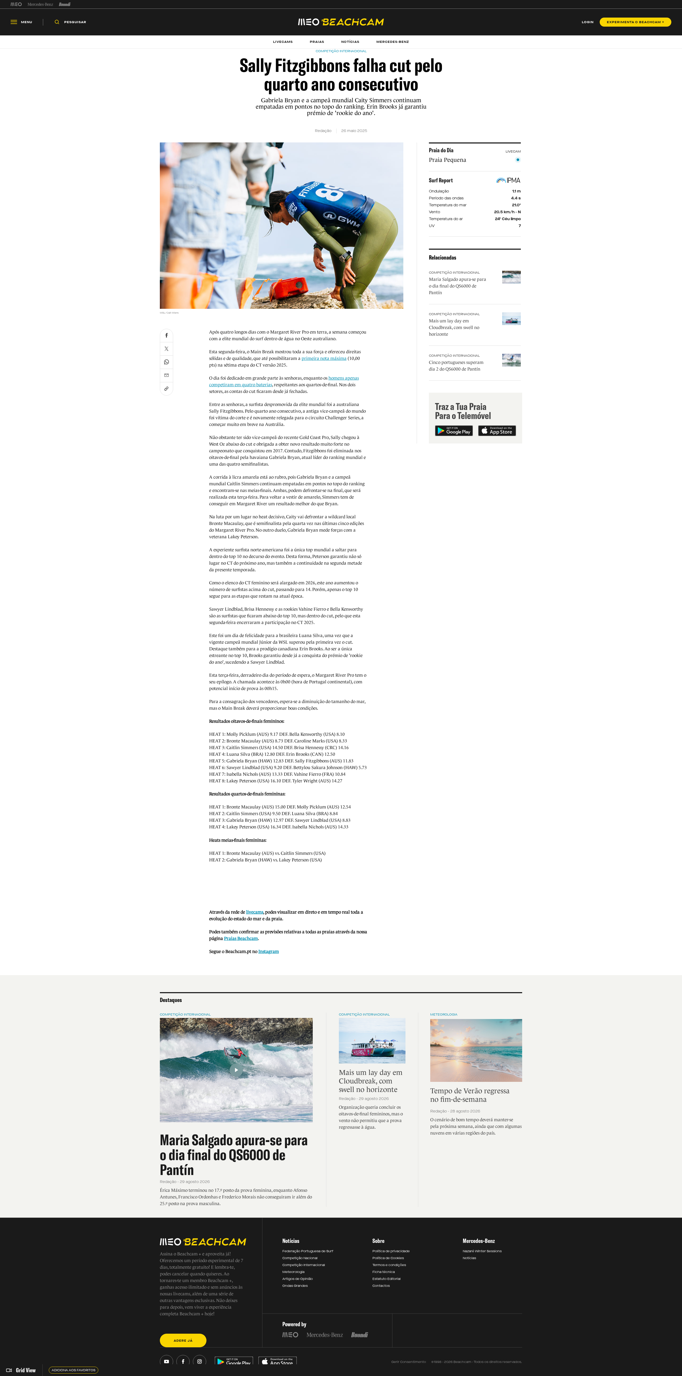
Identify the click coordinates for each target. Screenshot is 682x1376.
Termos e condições (389, 1265)
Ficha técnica (383, 1272)
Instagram (268, 951)
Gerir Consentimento (408, 1362)
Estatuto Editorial (386, 1279)
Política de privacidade (391, 1251)
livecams (254, 912)
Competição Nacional (300, 1258)
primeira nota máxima (324, 358)
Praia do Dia (441, 150)
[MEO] (16, 4)
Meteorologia (443, 1014)
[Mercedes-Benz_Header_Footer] (40, 4)
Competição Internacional (454, 272)
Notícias (469, 1258)
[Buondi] (65, 4)
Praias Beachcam (241, 938)
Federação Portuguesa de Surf (307, 1251)
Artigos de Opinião (297, 1279)
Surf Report (441, 180)
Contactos (381, 1286)
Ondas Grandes (295, 1286)
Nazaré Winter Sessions (482, 1251)
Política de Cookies (388, 1258)
